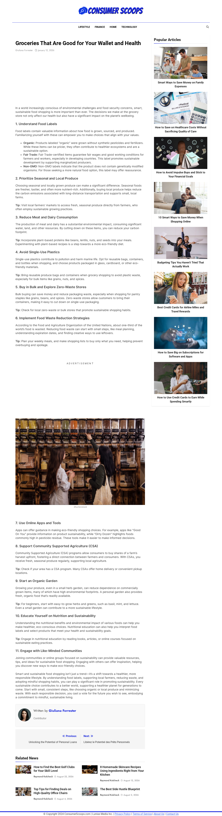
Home (113, 27)
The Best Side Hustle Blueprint (120, 789)
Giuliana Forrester (24, 50)
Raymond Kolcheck (43, 776)
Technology (129, 27)
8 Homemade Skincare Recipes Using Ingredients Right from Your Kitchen (122, 770)
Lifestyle (84, 27)
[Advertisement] (80, 79)
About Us (159, 814)
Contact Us (172, 814)
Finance (100, 27)
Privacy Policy (123, 814)
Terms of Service (142, 814)
